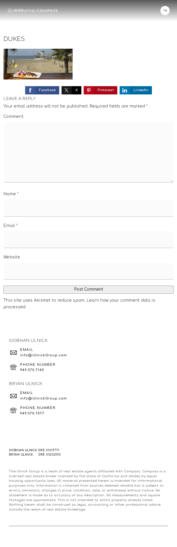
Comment (13, 116)
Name (11, 194)
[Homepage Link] (32, 10)
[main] (88, 163)
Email (10, 226)
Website (11, 257)
